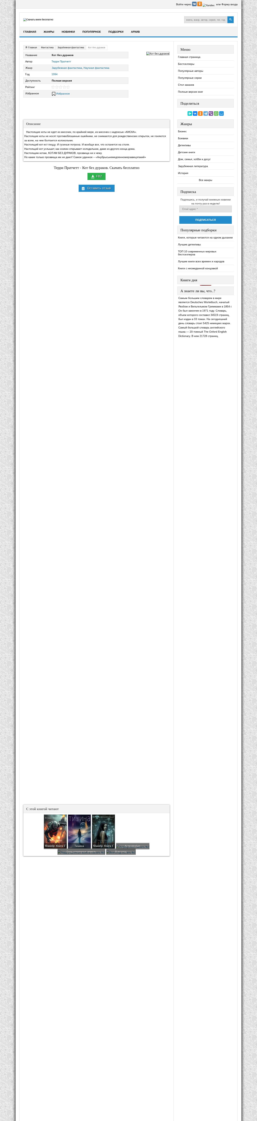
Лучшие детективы (189, 244)
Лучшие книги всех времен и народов (201, 261)
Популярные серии (190, 77)
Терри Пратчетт (61, 61)
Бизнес (182, 131)
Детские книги (186, 152)
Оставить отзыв (99, 188)
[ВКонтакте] (195, 113)
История (183, 173)
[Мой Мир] (221, 113)
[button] (194, 5)
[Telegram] (205, 113)
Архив (135, 31)
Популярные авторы (190, 70)
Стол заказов (186, 84)
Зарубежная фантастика (67, 67)
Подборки (115, 31)
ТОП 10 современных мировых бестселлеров (197, 253)
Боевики (183, 138)
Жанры (49, 31)
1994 (55, 74)
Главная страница (189, 56)
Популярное (91, 31)
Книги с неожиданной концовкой (198, 268)
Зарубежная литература (193, 166)
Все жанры (205, 180)
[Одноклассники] (200, 113)
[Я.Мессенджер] (190, 113)
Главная (29, 31)
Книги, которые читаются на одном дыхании (205, 237)
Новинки (68, 31)
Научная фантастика (96, 67)
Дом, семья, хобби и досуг (194, 159)
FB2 (99, 176)
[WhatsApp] (216, 113)
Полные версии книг (190, 91)
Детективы (184, 145)
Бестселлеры (186, 63)
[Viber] (211, 113)
